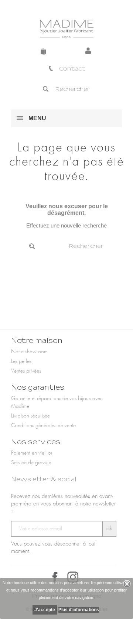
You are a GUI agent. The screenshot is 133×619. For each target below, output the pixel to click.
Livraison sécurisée (30, 416)
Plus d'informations (78, 609)
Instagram (72, 577)
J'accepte (44, 609)
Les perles (21, 361)
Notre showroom (29, 352)
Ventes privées (26, 371)
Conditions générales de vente (43, 426)
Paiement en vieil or (31, 453)
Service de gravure (31, 463)
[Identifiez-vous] (89, 51)
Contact (72, 69)
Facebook (55, 577)
